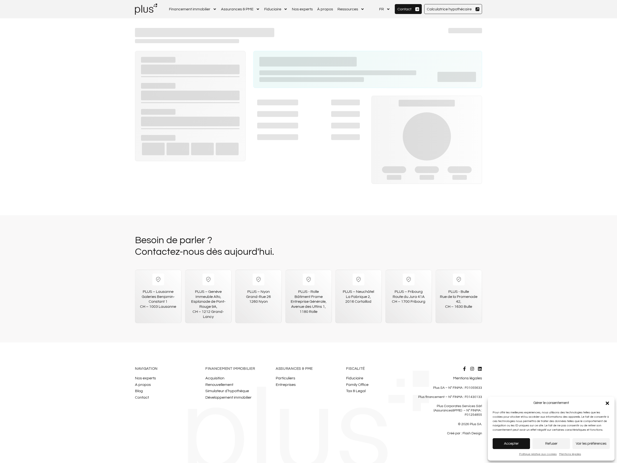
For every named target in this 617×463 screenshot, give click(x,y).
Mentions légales (570, 454)
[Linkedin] (480, 369)
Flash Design (472, 433)
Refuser (551, 443)
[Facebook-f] (464, 369)
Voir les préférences (591, 443)
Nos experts (302, 9)
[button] (607, 403)
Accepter (511, 443)
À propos (325, 9)
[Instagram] (472, 369)
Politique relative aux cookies (538, 454)
